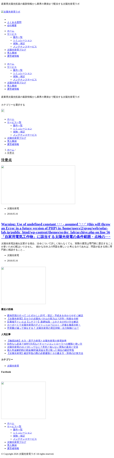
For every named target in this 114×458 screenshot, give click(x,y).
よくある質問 (14, 22)
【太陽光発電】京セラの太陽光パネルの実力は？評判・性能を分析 (42, 318)
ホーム (10, 31)
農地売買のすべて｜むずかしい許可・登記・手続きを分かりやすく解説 (45, 315)
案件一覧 (18, 37)
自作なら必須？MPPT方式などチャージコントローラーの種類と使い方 (44, 344)
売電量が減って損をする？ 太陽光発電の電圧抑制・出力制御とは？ (43, 328)
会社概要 (12, 25)
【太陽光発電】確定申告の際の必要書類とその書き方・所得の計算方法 (45, 353)
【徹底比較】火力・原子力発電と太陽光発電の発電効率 (36, 340)
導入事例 (12, 53)
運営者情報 (13, 56)
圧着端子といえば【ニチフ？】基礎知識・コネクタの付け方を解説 (42, 321)
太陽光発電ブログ (16, 49)
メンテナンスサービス (25, 46)
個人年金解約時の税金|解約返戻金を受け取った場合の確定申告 (40, 350)
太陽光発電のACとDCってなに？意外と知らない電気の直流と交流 (42, 347)
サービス (12, 34)
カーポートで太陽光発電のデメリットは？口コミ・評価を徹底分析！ (44, 325)
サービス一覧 (14, 122)
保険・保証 (19, 43)
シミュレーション (22, 40)
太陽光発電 (13, 365)
